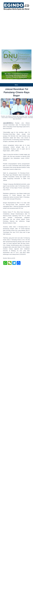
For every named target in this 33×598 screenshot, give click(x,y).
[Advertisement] (16, 29)
